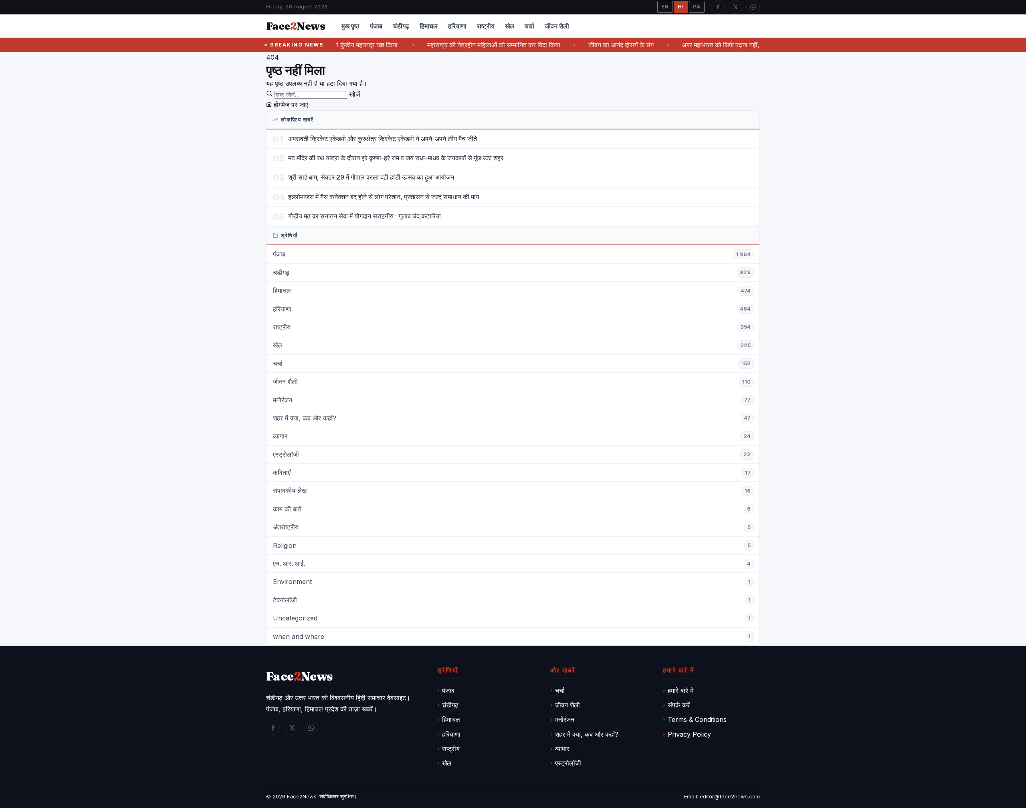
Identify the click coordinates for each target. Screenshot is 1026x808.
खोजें (354, 94)
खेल (509, 26)
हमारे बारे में (680, 691)
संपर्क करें (679, 705)
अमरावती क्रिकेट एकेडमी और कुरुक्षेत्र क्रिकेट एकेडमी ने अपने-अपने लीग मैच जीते (382, 139)
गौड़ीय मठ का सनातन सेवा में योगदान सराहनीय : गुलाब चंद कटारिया (364, 216)
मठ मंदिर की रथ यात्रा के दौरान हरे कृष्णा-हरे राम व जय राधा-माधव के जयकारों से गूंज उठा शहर (395, 158)
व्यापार (562, 749)
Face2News (302, 796)
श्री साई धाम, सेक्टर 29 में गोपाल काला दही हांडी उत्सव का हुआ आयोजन (371, 177)
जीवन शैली (557, 26)
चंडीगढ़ (401, 26)
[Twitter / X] (735, 7)
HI (681, 6)
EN (665, 6)
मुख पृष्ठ (350, 26)
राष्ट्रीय (486, 26)
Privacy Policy (689, 734)
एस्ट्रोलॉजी (568, 763)
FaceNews (299, 676)
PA (697, 6)
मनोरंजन (564, 719)
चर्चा (529, 26)
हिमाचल (429, 26)
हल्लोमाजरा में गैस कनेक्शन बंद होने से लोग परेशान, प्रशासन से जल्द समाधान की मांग (383, 197)
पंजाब (376, 26)
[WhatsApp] (753, 7)
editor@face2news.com (730, 796)
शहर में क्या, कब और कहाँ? (586, 734)
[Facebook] (718, 7)
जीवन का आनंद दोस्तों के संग (606, 45)
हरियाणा (457, 26)
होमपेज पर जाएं (290, 105)
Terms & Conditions (697, 719)
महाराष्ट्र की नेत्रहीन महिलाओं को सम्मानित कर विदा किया (478, 45)
